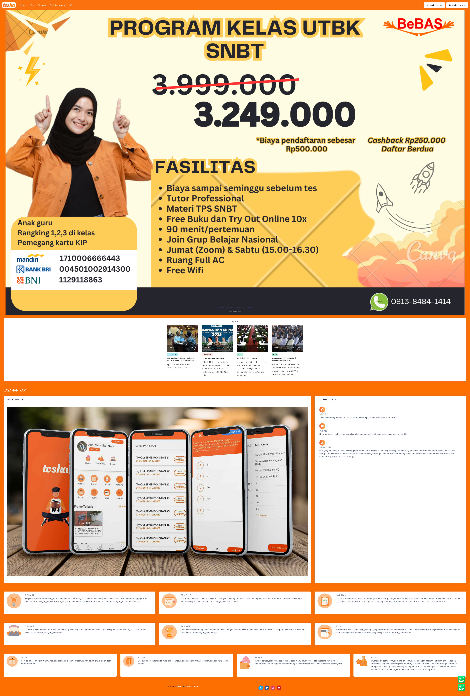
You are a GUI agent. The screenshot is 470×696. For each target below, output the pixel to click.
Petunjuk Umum (57, 5)
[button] (40, 162)
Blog (32, 5)
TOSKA (178, 686)
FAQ (70, 5)
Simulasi (42, 5)
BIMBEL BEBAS (192, 686)
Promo (24, 5)
